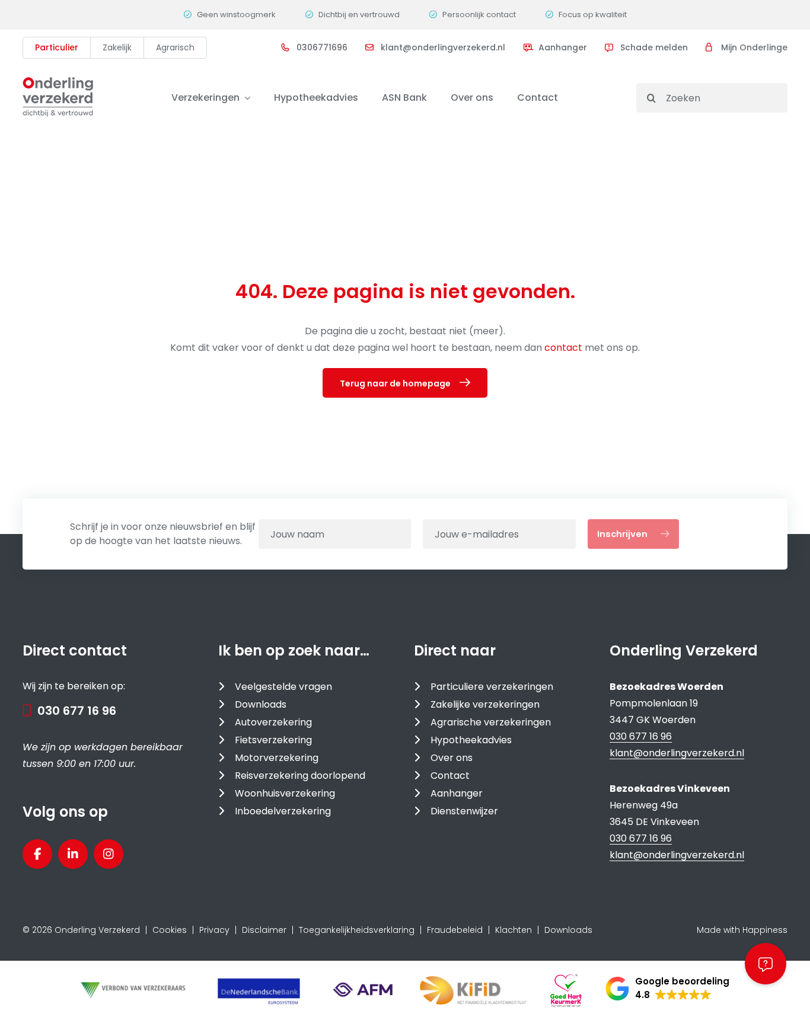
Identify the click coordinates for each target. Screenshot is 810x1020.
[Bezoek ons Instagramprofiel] (108, 854)
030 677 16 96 (76, 710)
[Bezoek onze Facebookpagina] (37, 854)
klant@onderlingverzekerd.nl (677, 753)
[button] (667, 988)
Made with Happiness (742, 930)
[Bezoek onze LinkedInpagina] (73, 854)
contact (564, 347)
